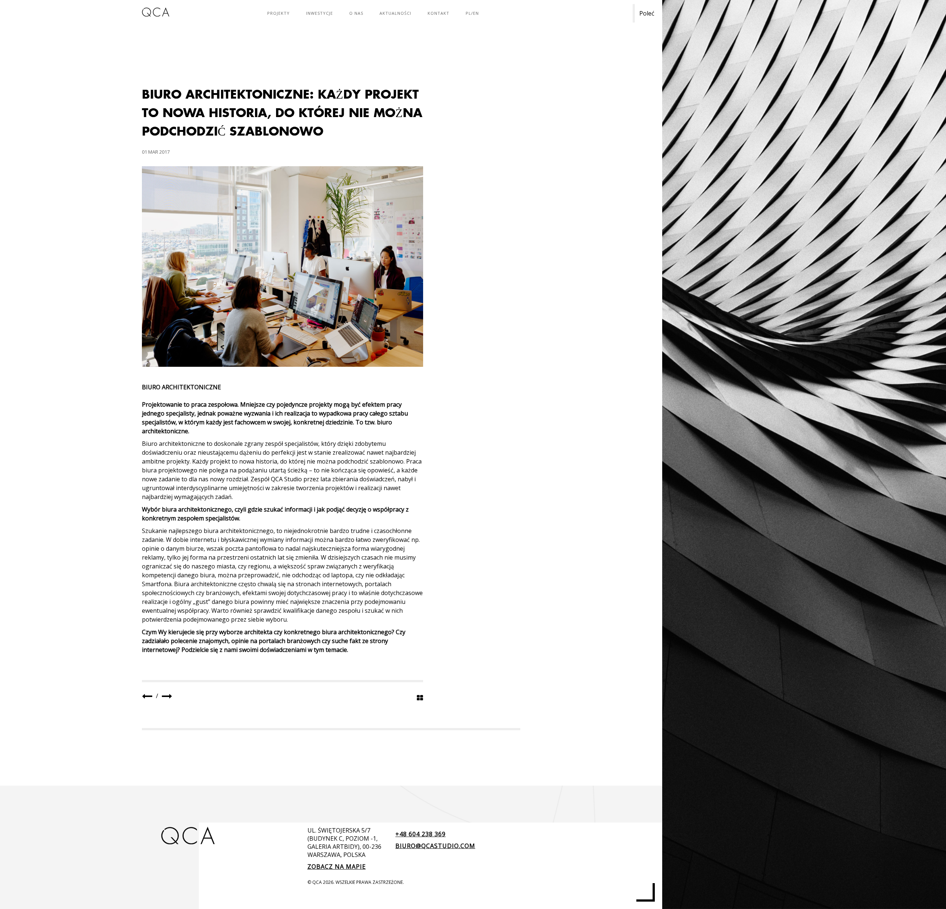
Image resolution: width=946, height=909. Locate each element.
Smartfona (156, 584)
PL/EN (472, 13)
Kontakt (438, 13)
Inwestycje (319, 13)
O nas (356, 13)
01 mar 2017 (156, 151)
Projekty (278, 13)
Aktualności (395, 13)
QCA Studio (286, 479)
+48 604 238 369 (420, 834)
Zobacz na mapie (336, 866)
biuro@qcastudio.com (435, 846)
